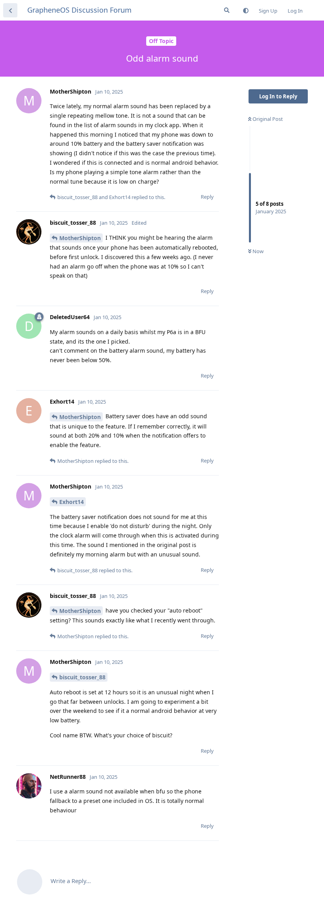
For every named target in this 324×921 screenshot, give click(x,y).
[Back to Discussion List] (10, 10)
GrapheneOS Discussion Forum (79, 10)
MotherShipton (80, 238)
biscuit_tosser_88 (82, 677)
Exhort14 (71, 502)
